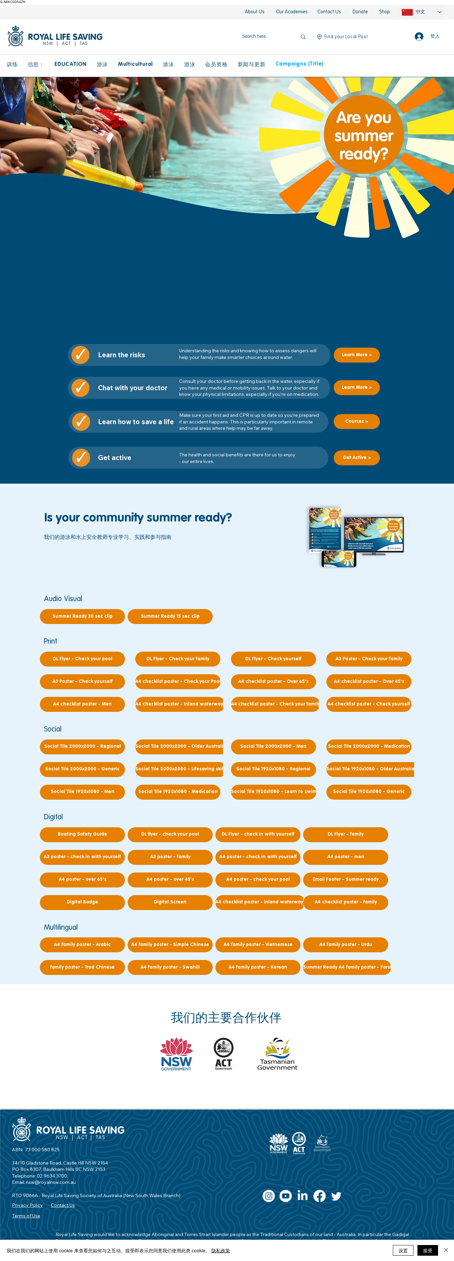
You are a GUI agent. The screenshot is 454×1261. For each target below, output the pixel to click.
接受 (427, 1250)
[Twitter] (336, 1196)
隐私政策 (220, 1250)
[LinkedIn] (302, 1196)
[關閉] (446, 1250)
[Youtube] (286, 1196)
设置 (403, 1250)
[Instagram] (269, 1196)
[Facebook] (319, 1196)
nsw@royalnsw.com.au (51, 1182)
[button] (12, 65)
